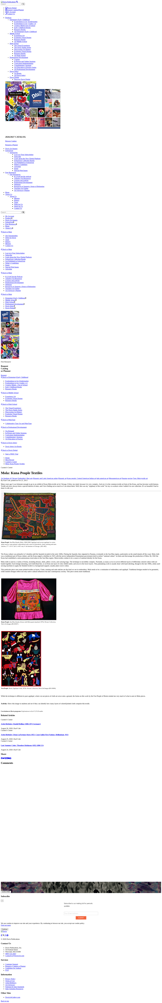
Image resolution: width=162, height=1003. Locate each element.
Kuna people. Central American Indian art (81, 478)
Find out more (6, 925)
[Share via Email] (8, 758)
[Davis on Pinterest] (7, 935)
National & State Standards (14, 987)
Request (4, 375)
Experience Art (19, 36)
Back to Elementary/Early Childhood (15, 377)
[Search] (23, 212)
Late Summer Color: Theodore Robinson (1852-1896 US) (22, 745)
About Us (13, 196)
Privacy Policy (10, 979)
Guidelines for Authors (13, 968)
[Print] (10, 758)
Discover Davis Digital (22, 79)
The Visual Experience (22, 45)
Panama (124, 478)
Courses (17, 59)
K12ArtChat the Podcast (13, 277)
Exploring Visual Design (22, 37)
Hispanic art (62, 478)
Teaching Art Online (21, 188)
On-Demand (9, 431)
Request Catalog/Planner (15, 10)
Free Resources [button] (10, 172)
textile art (144, 478)
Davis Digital (12, 8)
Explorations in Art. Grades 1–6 (16, 383)
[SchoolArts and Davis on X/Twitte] (3, 935)
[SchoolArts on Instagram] (6, 935)
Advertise (17, 166)
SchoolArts (14, 153)
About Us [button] (8, 194)
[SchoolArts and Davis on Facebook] (1, 935)
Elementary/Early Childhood (20, 20)
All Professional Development (24, 69)
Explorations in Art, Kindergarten (25, 22)
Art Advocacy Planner (22, 190)
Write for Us (18, 204)
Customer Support (11, 964)
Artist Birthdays (10, 983)
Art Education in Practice (14, 439)
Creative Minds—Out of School (16, 385)
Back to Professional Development (14, 427)
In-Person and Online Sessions (24, 61)
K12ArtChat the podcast (22, 176)
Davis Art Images (11, 149)
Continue (4, 929)
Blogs (7, 192)
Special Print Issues (21, 170)
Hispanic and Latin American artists (45, 478)
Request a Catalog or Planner (15, 966)
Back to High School (9, 404)
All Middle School (20, 41)
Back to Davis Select (9, 443)
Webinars (17, 184)
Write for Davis (10, 238)
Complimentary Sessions (22, 65)
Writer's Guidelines (20, 164)
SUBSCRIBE (6, 892)
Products (8, 218)
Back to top (5, 1001)
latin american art (102, 478)
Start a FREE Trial (11, 454)
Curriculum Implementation (23, 63)
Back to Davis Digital (10, 450)
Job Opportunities (11, 236)
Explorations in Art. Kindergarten (17, 381)
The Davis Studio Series (22, 47)
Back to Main (7, 232)
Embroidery (22, 478)
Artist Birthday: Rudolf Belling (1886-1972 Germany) (21, 724)
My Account (11, 12)
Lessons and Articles (21, 180)
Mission (17, 198)
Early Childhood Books (22, 28)
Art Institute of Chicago (9, 478)
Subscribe (17, 157)
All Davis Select (19, 75)
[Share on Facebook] (2, 758)
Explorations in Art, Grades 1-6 (25, 24)
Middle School (15, 34)
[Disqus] (81, 794)
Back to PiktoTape (8, 420)
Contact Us (11, 14)
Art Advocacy (10, 985)
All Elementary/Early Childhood (25, 32)
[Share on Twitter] (3, 758)
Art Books (17, 73)
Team (16, 202)
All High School (20, 55)
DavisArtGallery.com (12, 997)
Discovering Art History (22, 49)
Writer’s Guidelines (12, 263)
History (16, 200)
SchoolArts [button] (9, 151)
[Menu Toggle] (17, 2)
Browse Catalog (11, 141)
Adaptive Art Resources (22, 178)
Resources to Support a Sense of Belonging (29, 186)
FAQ (7, 970)
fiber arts (29, 478)
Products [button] (8, 18)
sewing (130, 478)
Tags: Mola (137, 478)
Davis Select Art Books (13, 446)
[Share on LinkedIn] (7, 758)
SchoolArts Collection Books (24, 161)
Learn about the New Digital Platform (27, 159)
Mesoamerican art (115, 478)
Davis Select (14, 71)
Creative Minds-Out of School (24, 26)
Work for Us (18, 206)
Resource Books (20, 30)
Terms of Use (10, 981)
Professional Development (19, 57)
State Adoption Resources (14, 989)
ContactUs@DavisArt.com (14, 956)
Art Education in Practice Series (25, 67)
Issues (16, 168)
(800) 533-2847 (10, 954)
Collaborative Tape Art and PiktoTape (18, 423)
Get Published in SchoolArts (24, 162)
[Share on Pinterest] (5, 758)
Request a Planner (11, 145)
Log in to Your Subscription (23, 155)
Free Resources (15, 174)
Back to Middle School (10, 393)
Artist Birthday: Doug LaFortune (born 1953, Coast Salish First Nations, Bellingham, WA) (34, 735)
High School (14, 43)
